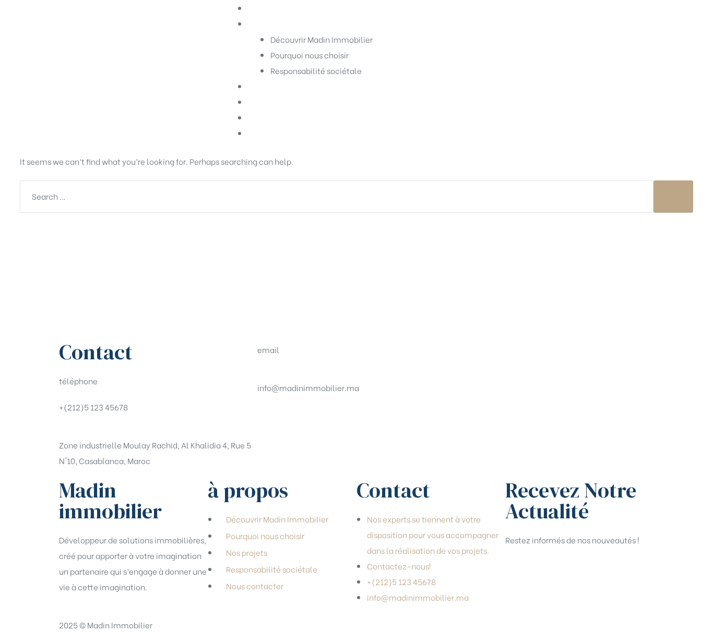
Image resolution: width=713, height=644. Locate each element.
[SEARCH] (673, 196)
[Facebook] (270, 419)
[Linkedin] (326, 419)
